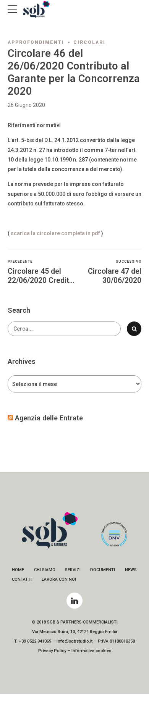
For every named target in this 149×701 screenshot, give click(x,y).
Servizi (73, 569)
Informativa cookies (91, 650)
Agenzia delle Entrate (49, 418)
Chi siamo (44, 569)
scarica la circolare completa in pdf (55, 233)
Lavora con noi (59, 579)
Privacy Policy (52, 650)
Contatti (22, 579)
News (131, 569)
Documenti (102, 569)
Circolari (89, 42)
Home (18, 569)
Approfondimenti (36, 42)
